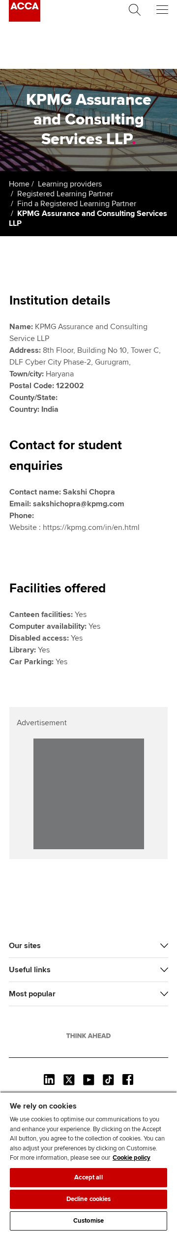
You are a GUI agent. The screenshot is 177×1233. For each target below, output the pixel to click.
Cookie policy (131, 1158)
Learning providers (70, 184)
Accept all (88, 1177)
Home (19, 184)
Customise (88, 1221)
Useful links (30, 970)
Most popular (32, 994)
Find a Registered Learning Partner (76, 204)
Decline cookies (88, 1199)
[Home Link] (88, 1036)
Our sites (25, 946)
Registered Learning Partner (65, 194)
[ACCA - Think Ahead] (24, 19)
